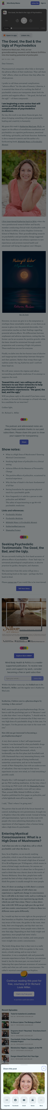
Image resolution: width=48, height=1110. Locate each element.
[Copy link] (6, 1100)
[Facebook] (15, 1100)
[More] (41, 1100)
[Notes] (32, 1100)
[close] (44, 1068)
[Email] (24, 1100)
